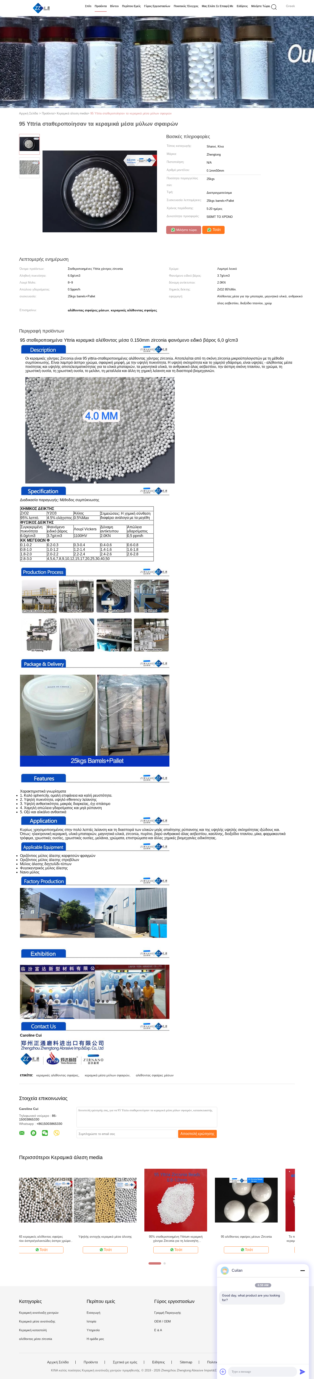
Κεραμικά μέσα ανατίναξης (37, 1321)
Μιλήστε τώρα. (260, 6)
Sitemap (186, 1362)
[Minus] (302, 1270)
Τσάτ (216, 229)
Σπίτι (88, 6)
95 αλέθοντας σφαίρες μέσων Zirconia (191, 1236)
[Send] (302, 1372)
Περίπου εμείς (131, 6)
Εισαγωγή (93, 1312)
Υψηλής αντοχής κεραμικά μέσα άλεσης (50, 1236)
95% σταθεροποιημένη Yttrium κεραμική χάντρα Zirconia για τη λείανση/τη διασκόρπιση (121, 1239)
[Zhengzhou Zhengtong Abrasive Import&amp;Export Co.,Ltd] (41, 8)
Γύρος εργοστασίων (157, 6)
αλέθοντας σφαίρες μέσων (155, 1075)
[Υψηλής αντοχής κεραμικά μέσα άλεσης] (50, 1200)
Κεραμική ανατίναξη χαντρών (39, 1312)
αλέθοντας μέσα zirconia (35, 1339)
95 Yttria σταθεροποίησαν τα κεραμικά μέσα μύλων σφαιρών (131, 113)
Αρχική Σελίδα (58, 1362)
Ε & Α (158, 1330)
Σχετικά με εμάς (125, 1362)
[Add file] (223, 1372)
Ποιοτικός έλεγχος (186, 6)
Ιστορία (91, 1321)
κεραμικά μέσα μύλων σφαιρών (107, 1075)
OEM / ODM (162, 1321)
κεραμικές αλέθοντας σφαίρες (57, 1075)
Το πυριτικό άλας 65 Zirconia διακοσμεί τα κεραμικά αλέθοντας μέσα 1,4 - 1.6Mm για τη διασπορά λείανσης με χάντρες (262, 1239)
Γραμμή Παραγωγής (167, 1312)
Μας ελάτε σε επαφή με (217, 6)
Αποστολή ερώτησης (197, 1134)
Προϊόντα (101, 6)
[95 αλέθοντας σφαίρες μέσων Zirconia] (191, 1200)
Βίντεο (114, 6)
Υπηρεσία (93, 1330)
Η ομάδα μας (95, 1339)
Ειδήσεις (242, 6)
